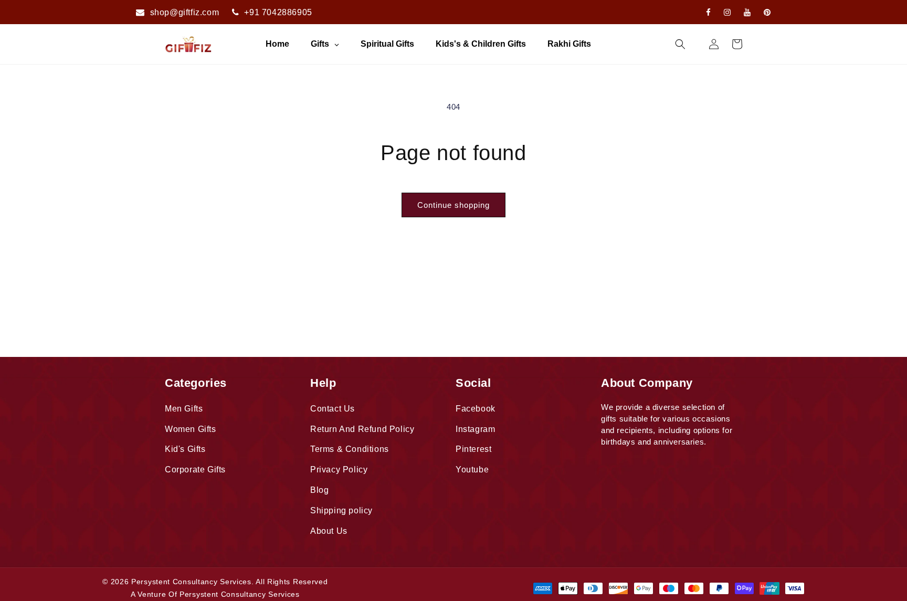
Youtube (472, 469)
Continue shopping (453, 205)
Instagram (475, 429)
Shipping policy (341, 510)
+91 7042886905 (278, 12)
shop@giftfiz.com (184, 12)
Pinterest (473, 449)
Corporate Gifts (195, 469)
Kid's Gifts (185, 449)
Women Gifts (190, 429)
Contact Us (332, 408)
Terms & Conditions (349, 449)
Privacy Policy (338, 469)
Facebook (475, 408)
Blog (319, 490)
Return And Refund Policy (362, 429)
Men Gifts (184, 408)
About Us (328, 530)
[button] (680, 44)
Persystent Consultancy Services (191, 581)
